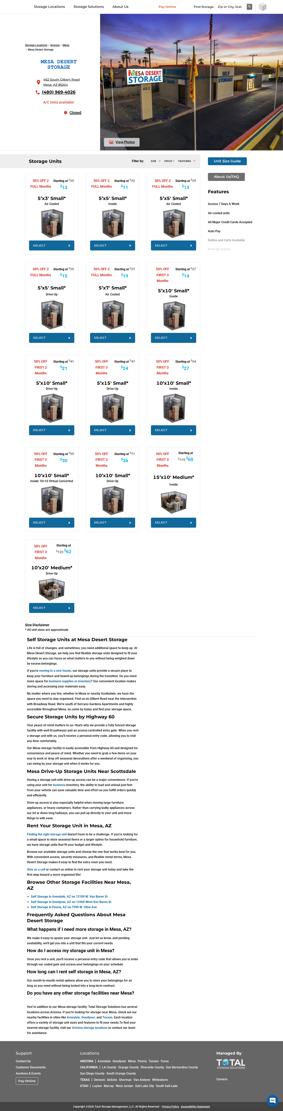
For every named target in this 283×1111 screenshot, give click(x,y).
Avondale (104, 1061)
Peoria (142, 1061)
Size (153, 161)
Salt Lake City (144, 1086)
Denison (99, 1079)
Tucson (154, 1061)
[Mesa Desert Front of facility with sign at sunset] (191, 16)
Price (168, 161)
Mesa (66, 45)
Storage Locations (49, 7)
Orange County (128, 1067)
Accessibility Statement (195, 1106)
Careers (221, 1079)
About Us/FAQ (226, 177)
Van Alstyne (142, 1079)
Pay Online (167, 7)
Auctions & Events (28, 1073)
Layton (97, 1086)
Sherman (125, 1079)
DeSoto (112, 1079)
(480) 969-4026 (58, 92)
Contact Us (23, 1061)
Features (184, 161)
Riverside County (152, 1067)
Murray (109, 1086)
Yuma (165, 1061)
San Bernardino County (182, 1067)
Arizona (55, 45)
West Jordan (124, 1086)
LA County (109, 1067)
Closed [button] (75, 112)
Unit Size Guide (227, 161)
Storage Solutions (89, 7)
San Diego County (92, 1073)
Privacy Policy (170, 1106)
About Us (120, 7)
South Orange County (121, 1073)
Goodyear (119, 1061)
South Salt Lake (167, 1086)
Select (39, 245)
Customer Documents (31, 1067)
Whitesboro (160, 1079)
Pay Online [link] (27, 1081)
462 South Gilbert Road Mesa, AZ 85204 (61, 82)
